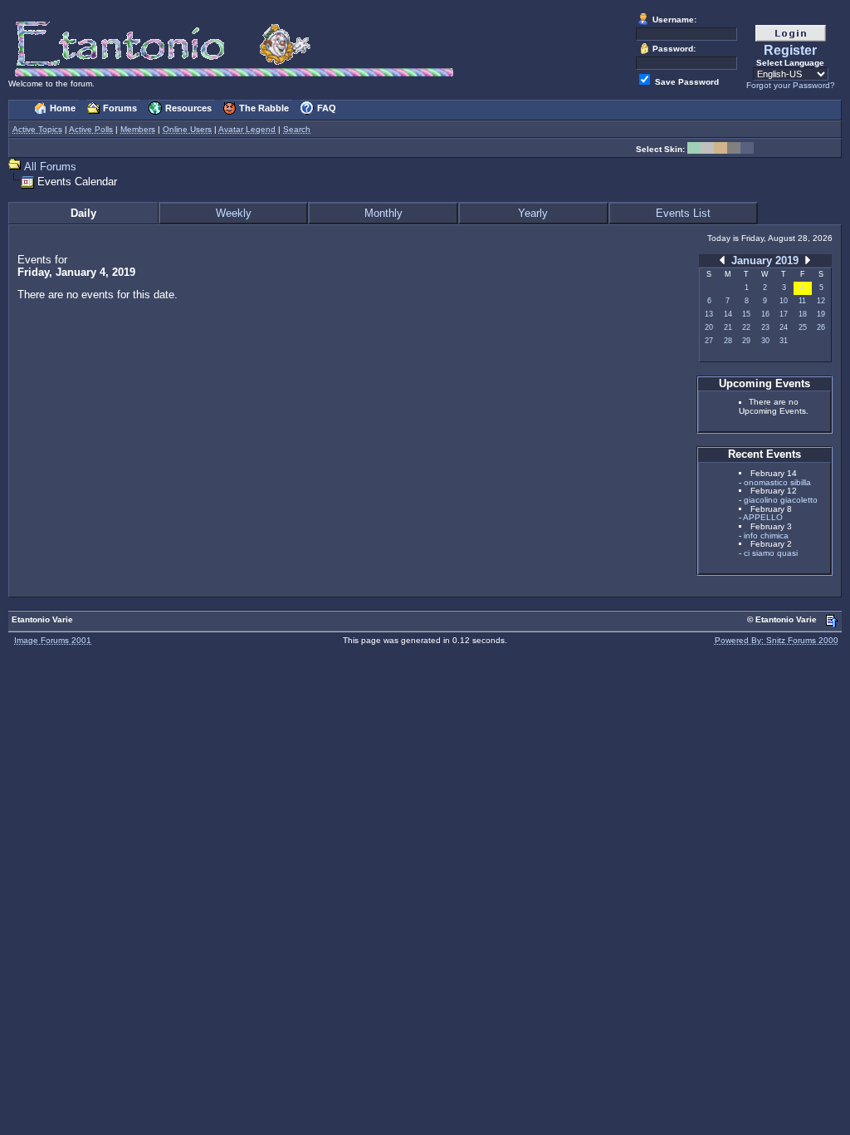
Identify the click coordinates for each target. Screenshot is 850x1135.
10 (783, 301)
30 (765, 341)
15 (746, 314)
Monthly (383, 213)
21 (728, 327)
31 (783, 341)
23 (765, 327)
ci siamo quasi (771, 553)
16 (765, 314)
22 (746, 327)
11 (802, 301)
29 (746, 341)
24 (783, 327)
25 (803, 327)
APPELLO (763, 517)
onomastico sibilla (777, 482)
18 (803, 314)
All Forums (50, 166)
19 (821, 314)
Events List (683, 213)
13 (709, 314)
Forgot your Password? (790, 85)
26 (821, 327)
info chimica (766, 535)
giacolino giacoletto (781, 499)
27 (709, 341)
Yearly (533, 213)
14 (728, 314)
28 (728, 341)
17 (783, 314)
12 (821, 301)
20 (709, 327)
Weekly (234, 213)
